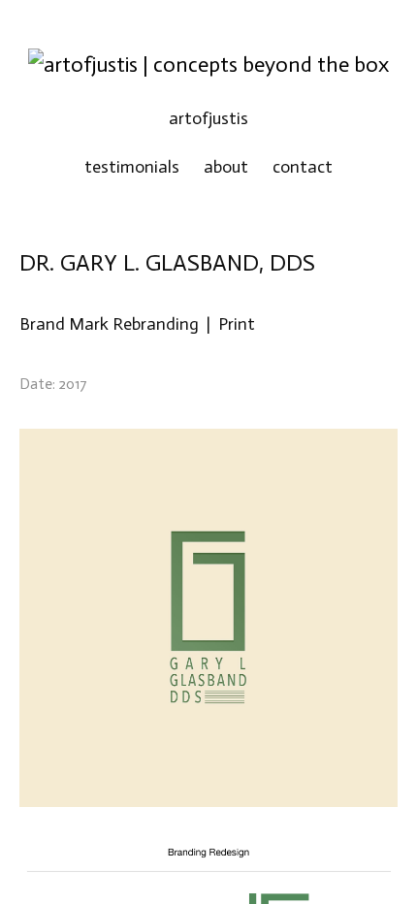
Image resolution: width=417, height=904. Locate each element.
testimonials (131, 167)
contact (303, 167)
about (226, 167)
